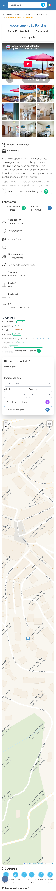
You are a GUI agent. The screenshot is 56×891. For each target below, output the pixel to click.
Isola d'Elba (8, 14)
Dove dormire (23, 14)
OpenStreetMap (39, 863)
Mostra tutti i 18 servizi (25, 350)
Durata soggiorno (12, 378)
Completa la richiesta (16, 402)
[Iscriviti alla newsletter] (5, 879)
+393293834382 (15, 239)
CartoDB (50, 863)
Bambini (33, 389)
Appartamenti (40, 14)
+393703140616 (15, 231)
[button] (28, 639)
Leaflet (28, 863)
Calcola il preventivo (36, 208)
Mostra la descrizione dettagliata (25, 191)
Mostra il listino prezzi (13, 208)
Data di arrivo (11, 366)
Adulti (7, 389)
